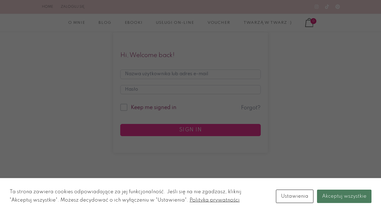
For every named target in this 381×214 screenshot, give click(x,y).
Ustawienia (294, 196)
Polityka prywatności (215, 200)
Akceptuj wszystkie (344, 196)
